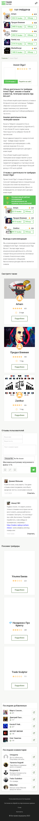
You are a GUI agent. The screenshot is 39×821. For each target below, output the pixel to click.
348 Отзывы (17, 27)
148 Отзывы (17, 52)
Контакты (19, 812)
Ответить (31, 493)
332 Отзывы (17, 18)
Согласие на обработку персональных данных (19, 803)
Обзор (30, 18)
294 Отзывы (17, 35)
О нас (19, 807)
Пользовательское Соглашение (19, 799)
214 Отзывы (17, 44)
